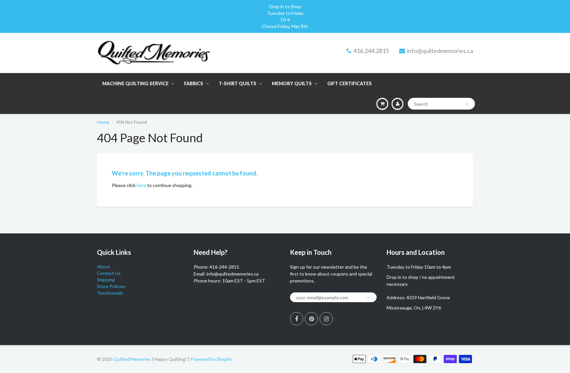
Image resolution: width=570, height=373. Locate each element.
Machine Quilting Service (135, 83)
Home (103, 122)
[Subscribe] (368, 297)
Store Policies (111, 286)
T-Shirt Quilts (237, 83)
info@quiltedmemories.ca (440, 50)
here (141, 185)
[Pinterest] (311, 318)
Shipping (106, 279)
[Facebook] (296, 318)
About (103, 266)
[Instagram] (326, 318)
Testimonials (110, 293)
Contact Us (109, 273)
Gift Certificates (349, 83)
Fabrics (193, 83)
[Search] (467, 104)
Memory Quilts (292, 83)
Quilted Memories (132, 359)
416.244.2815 (371, 50)
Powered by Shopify (211, 359)
